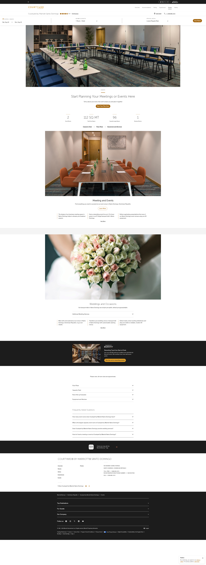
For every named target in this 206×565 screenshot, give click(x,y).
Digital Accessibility (122, 531)
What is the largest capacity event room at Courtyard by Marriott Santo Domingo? (95, 422)
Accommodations (146, 7)
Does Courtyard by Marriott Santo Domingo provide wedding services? (92, 428)
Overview (137, 7)
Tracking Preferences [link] (61, 531)
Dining (155, 7)
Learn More (102, 208)
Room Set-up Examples (79, 395)
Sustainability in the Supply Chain (135, 531)
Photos (82, 465)
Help (72, 533)
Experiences (162, 7)
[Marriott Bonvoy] (174, 2)
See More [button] (103, 221)
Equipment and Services (114, 126)
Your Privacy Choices (111, 532)
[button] (164, 2)
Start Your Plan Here (103, 106)
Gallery (176, 7)
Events (170, 7)
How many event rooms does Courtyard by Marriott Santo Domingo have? (93, 417)
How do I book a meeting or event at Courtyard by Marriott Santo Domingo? (94, 434)
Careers (70, 531)
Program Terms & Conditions (87, 531)
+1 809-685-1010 (170, 13)
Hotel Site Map (66, 533)
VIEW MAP (158, 13)
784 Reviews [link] (75, 13)
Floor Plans (99, 126)
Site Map (59, 533)
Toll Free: (111, 471)
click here (196, 561)
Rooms (59, 468)
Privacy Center (99, 531)
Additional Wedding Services (80, 314)
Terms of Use (76, 531)
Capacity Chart (87, 126)
